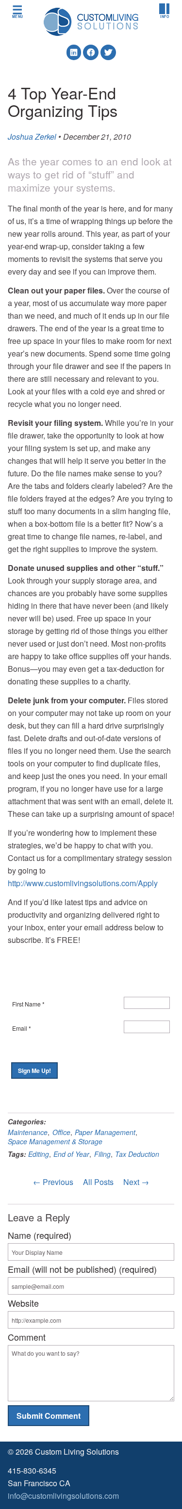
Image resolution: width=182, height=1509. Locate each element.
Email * (21, 1028)
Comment (27, 1337)
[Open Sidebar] (164, 11)
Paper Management (105, 1132)
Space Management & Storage (55, 1141)
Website (23, 1303)
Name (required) (39, 1235)
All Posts (98, 1181)
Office (61, 1132)
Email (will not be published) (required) (82, 1269)
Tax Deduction (137, 1154)
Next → (136, 1181)
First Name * (28, 1004)
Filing (102, 1154)
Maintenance (28, 1132)
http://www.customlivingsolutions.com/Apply (83, 883)
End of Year (71, 1154)
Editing (38, 1154)
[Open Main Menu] (17, 11)
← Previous (53, 1181)
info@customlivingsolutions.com (63, 1495)
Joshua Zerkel (32, 136)
